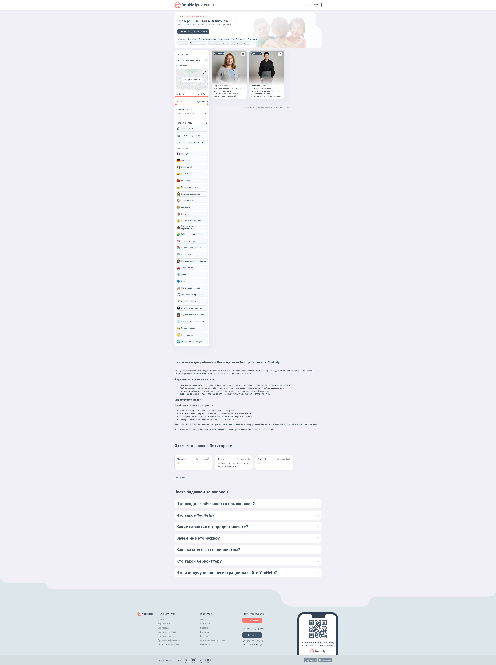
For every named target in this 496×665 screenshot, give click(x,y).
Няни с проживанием (226, 39)
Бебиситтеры (241, 39)
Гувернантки (252, 39)
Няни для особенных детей (218, 43)
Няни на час (192, 39)
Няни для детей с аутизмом (240, 43)
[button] (208, 4)
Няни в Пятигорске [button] (198, 16)
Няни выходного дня (198, 43)
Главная (181, 16)
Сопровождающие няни (207, 39)
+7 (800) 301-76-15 (252, 641)
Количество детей (184, 109)
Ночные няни (183, 43)
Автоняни (181, 39)
